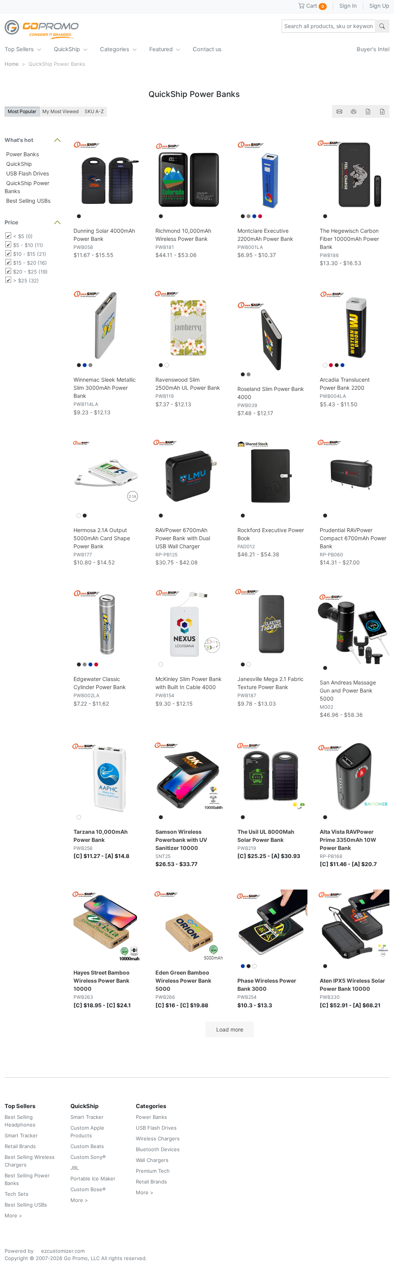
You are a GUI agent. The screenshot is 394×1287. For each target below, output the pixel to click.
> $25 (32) (26, 280)
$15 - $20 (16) (30, 263)
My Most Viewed (60, 111)
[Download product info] (382, 111)
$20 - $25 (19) (30, 272)
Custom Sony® (88, 1157)
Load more (230, 1029)
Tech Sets (16, 1194)
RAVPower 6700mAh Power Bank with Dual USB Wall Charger (182, 538)
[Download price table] (368, 111)
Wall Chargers (152, 1160)
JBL (74, 1168)
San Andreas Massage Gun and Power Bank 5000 (348, 690)
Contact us (207, 49)
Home (12, 64)
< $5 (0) (23, 236)
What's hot (19, 140)
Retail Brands (20, 1146)
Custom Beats (87, 1146)
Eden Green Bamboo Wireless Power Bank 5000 (183, 980)
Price (11, 222)
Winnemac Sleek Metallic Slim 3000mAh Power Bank (104, 387)
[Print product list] (353, 111)
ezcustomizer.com (63, 1251)
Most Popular (22, 111)
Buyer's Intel (373, 49)
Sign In (348, 5)
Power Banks (22, 154)
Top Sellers (20, 49)
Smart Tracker (21, 1135)
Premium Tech (153, 1171)
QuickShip (68, 49)
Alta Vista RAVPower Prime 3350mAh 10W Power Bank (348, 839)
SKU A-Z (94, 111)
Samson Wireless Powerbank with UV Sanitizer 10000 (181, 839)
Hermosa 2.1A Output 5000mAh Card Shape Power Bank (101, 538)
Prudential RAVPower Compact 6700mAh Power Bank (353, 538)
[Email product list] (339, 111)
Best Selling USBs (27, 200)
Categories (115, 49)
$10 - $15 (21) (29, 254)
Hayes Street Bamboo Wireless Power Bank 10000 (101, 980)
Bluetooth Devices (158, 1149)
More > (13, 1215)
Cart (314, 5)
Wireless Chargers (158, 1138)
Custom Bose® (88, 1189)
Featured (161, 49)
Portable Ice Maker (92, 1178)
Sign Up (379, 5)
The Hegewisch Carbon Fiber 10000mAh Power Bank (349, 238)
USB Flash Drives (27, 173)
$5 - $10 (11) (28, 245)
